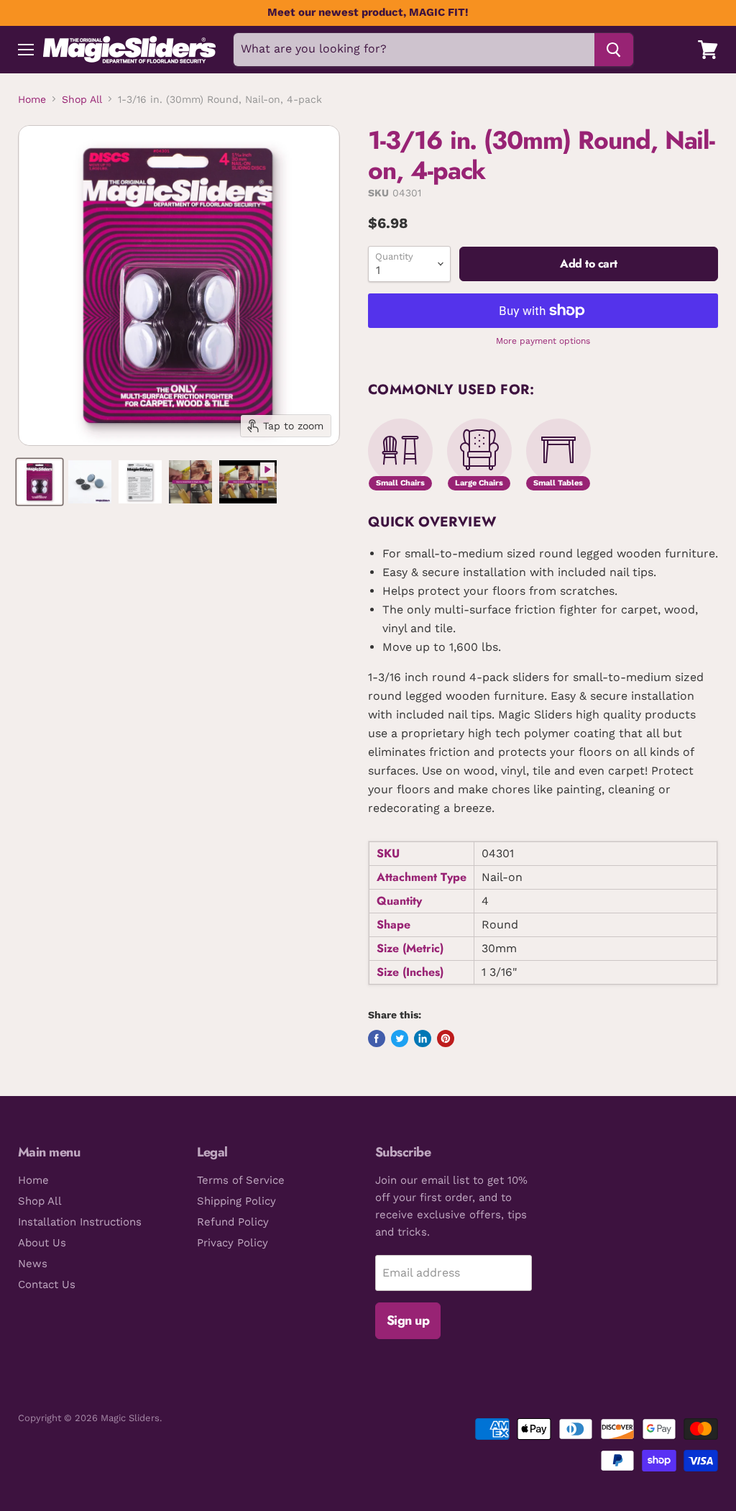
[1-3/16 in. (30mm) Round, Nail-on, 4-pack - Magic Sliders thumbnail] (40, 482)
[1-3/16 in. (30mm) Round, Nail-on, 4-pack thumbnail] (248, 482)
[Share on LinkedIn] (422, 1038)
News (32, 1263)
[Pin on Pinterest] (445, 1038)
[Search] (613, 49)
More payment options (543, 341)
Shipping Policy (236, 1201)
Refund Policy (233, 1221)
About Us (42, 1242)
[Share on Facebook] (376, 1038)
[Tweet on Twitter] (399, 1038)
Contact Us (46, 1284)
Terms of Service (241, 1180)
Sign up (408, 1320)
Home (32, 99)
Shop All (82, 99)
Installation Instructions (80, 1221)
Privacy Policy (232, 1242)
